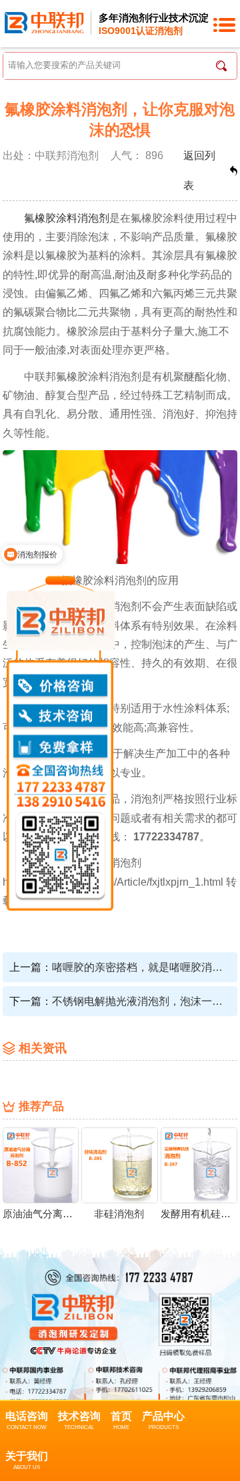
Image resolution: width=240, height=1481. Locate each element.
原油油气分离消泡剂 (40, 1214)
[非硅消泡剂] (119, 1164)
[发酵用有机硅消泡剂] (199, 1164)
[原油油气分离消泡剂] (41, 1164)
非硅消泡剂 (119, 1214)
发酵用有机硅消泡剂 (198, 1214)
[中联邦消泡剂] (44, 21)
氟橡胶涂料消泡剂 (66, 218)
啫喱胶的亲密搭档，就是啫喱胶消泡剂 (140, 967)
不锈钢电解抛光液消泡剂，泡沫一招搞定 (140, 1001)
